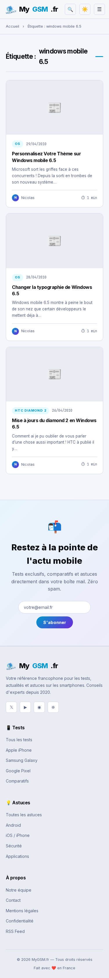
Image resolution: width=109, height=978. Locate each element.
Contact (13, 900)
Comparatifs (17, 780)
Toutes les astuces (24, 814)
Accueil (12, 26)
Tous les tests (19, 739)
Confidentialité (19, 920)
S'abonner (54, 622)
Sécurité (14, 845)
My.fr (38, 9)
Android (13, 825)
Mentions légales (22, 910)
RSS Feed (15, 931)
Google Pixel (18, 770)
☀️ (85, 9)
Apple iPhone (19, 750)
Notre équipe (18, 890)
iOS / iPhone (18, 835)
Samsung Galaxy (21, 760)
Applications (17, 856)
